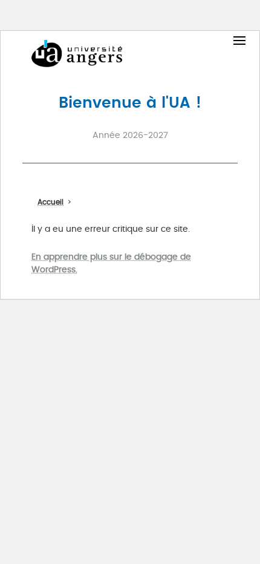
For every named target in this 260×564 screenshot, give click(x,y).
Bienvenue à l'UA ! (130, 102)
